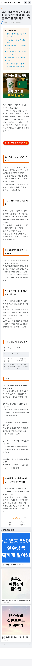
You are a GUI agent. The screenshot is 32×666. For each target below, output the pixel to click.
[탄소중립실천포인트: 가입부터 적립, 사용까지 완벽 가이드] (16, 620)
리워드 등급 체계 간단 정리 (16, 57)
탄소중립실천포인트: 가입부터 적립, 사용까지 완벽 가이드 (15, 637)
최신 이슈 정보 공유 (11, 2)
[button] (2, 2)
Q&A (8, 61)
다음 (3, 644)
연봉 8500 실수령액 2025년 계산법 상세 (13, 564)
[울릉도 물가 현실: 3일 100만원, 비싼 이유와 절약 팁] (16, 584)
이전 (28, 644)
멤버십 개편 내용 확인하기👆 (16, 143)
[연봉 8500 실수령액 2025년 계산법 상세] (16, 548)
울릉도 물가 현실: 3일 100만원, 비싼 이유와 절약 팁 (16, 600)
